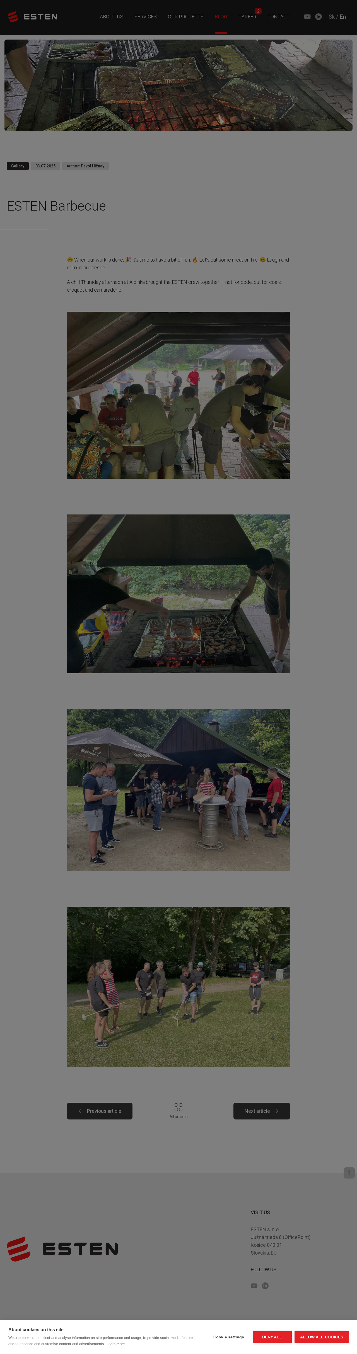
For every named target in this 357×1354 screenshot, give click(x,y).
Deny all (272, 1337)
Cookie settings (228, 1337)
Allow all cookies (321, 1337)
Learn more (116, 1344)
